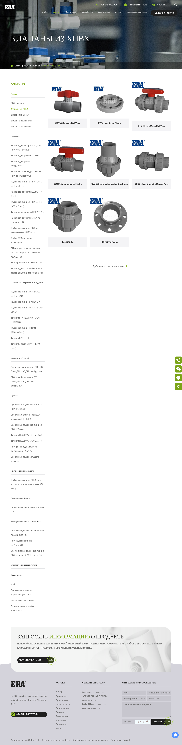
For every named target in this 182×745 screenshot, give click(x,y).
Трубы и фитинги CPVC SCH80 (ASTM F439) (25, 294)
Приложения (70, 12)
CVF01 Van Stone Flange (109, 123)
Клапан (37, 66)
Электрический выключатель (24, 565)
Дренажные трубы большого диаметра (25, 459)
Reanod (126, 740)
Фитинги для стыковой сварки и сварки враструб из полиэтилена (27, 271)
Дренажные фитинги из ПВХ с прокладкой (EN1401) (25, 417)
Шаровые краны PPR (21, 127)
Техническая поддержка (136, 12)
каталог (61, 683)
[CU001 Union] (67, 217)
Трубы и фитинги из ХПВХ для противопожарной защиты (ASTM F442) (27, 484)
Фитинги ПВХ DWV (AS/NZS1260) (27, 441)
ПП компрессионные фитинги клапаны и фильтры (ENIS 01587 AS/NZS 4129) (26, 252)
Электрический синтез (21, 498)
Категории (18, 84)
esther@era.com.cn (138, 5)
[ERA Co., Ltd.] (10, 7)
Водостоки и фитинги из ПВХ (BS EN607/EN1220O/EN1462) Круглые (27, 369)
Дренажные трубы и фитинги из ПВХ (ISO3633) (26, 427)
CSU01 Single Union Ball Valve (68, 184)
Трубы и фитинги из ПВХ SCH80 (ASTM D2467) (26, 204)
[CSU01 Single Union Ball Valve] (67, 159)
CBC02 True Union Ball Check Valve (152, 184)
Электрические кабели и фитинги (26, 521)
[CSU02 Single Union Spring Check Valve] (109, 159)
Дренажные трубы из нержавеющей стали (21, 592)
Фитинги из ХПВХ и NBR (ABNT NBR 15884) (26, 320)
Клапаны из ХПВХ (20, 109)
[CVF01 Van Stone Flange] (109, 100)
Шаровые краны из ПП (22, 121)
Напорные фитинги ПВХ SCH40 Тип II (26, 194)
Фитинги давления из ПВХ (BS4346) (28, 212)
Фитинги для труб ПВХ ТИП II (25, 156)
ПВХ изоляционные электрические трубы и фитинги (28, 533)
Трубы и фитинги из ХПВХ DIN (26, 302)
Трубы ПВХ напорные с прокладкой (22, 240)
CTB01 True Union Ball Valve (151, 126)
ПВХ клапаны (17, 103)
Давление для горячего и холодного (27, 283)
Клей (13, 584)
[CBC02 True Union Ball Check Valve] (151, 159)
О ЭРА (44, 12)
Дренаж (14, 395)
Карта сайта (70, 740)
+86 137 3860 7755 (98, 704)
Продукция (56, 12)
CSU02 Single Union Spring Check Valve (110, 184)
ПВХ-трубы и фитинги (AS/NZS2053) (21, 543)
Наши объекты (87, 12)
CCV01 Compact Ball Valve (67, 123)
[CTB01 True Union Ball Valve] (151, 101)
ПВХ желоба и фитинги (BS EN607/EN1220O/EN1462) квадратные (24, 381)
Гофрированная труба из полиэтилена (23, 608)
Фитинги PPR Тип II (20, 338)
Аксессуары (16, 575)
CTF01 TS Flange (109, 242)
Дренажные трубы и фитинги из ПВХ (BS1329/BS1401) (26, 407)
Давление (15, 136)
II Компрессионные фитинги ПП (26, 263)
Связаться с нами (164, 13)
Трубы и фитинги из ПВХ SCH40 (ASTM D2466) (26, 184)
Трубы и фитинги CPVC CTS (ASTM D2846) (28, 310)
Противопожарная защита (22, 471)
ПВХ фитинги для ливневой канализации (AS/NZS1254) (24, 449)
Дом (17, 66)
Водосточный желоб (20, 358)
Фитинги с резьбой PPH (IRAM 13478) (25, 346)
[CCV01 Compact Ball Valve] (67, 100)
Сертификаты (104, 12)
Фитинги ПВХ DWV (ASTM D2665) (27, 435)
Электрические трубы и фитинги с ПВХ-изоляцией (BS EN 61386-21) (27, 553)
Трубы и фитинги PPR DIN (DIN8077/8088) (23, 330)
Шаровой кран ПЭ (20, 115)
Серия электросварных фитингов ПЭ (27, 509)
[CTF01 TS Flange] (109, 217)
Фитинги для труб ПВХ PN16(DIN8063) (22, 163)
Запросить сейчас (69, 131)
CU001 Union (67, 242)
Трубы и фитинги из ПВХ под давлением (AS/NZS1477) (25, 230)
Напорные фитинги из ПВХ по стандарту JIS (25, 220)
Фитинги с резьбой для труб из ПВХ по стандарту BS (26, 174)
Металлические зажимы (22, 600)
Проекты (117, 12)
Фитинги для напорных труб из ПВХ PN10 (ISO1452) (26, 147)
